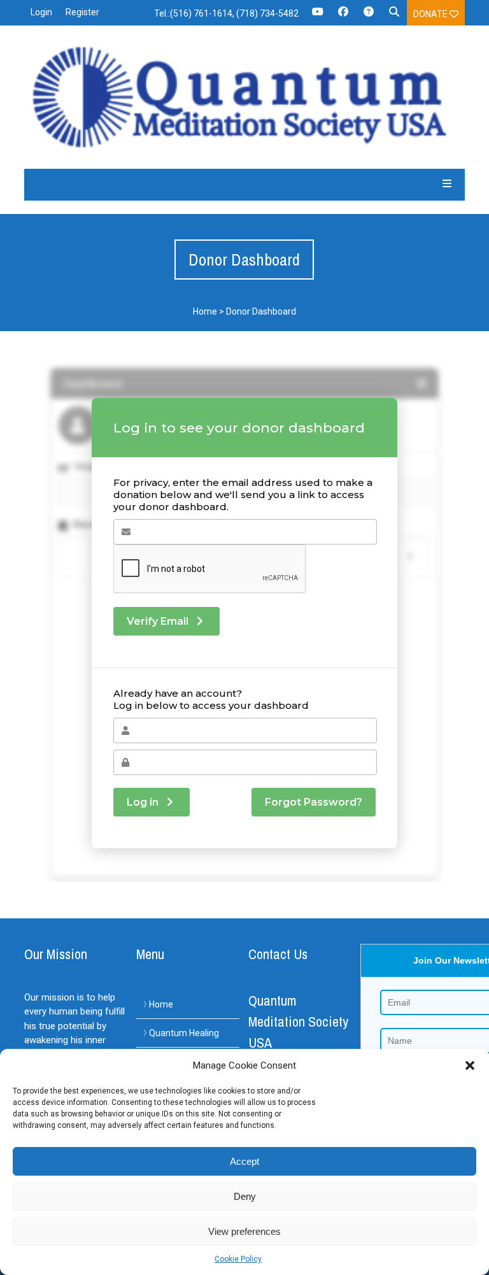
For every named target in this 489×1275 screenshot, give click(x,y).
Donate (431, 14)
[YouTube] (317, 16)
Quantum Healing (184, 1033)
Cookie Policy (238, 1259)
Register (82, 12)
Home (205, 311)
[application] (485, 1272)
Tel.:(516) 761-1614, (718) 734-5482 (226, 13)
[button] (470, 1065)
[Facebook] (343, 16)
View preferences (244, 1231)
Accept (244, 1161)
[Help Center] (368, 16)
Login (41, 12)
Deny (245, 1196)
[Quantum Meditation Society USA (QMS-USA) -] (244, 97)
